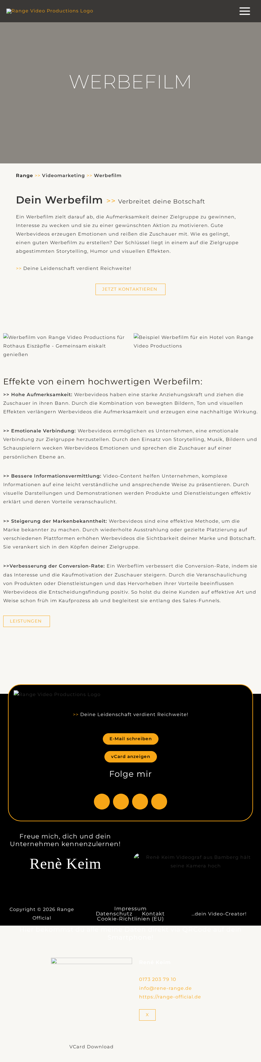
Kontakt (153, 913)
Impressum (130, 908)
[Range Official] (49, 11)
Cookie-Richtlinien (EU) (130, 918)
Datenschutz (114, 913)
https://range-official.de (170, 997)
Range (24, 175)
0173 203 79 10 (157, 979)
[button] (65, 346)
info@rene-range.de (165, 988)
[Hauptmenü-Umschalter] (245, 11)
